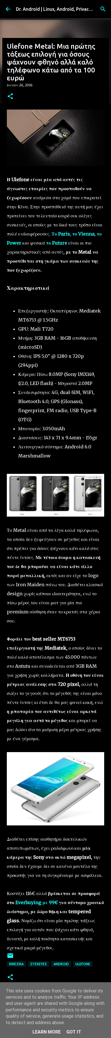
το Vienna (83, 234)
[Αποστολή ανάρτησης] (10, 958)
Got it (73, 1032)
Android (61, 964)
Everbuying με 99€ (36, 902)
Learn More (46, 1032)
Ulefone (82, 964)
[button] (10, 96)
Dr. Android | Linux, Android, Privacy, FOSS (60, 9)
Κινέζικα (16, 964)
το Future (56, 243)
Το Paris (61, 234)
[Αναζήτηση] (103, 9)
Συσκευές (38, 964)
